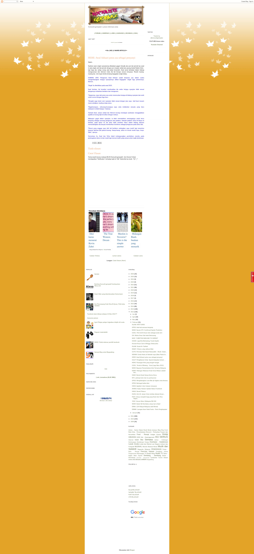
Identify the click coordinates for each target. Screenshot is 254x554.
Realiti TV (159, 453)
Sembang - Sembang (152, 455)
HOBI (138, 437)
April (134, 317)
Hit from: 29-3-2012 (106, 400)
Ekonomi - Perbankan (153, 432)
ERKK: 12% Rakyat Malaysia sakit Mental (145, 406)
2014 (132, 306)
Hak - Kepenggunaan (148, 437)
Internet (130, 440)
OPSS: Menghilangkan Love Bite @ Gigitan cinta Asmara (150, 380)
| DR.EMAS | (129, 33)
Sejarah (140, 455)
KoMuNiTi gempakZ (114, 42)
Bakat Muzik (143, 430)
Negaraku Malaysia (144, 449)
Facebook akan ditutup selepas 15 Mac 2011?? (102, 314)
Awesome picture (92, 318)
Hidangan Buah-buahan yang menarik (136, 240)
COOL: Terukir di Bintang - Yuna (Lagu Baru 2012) (148, 365)
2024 (132, 279)
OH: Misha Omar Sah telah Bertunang (144, 335)
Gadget (152, 434)
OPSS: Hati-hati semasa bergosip (142, 327)
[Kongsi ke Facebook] (99, 143)
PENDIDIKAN (156, 449)
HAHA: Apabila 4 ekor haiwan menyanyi (144, 386)
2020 (132, 290)
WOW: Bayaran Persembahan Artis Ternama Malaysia (149, 368)
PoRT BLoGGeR (133, 494)
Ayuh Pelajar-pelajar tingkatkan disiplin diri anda (109, 322)
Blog (159, 430)
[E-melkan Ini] (93, 143)
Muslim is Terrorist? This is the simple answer (122, 240)
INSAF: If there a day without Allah (142, 349)
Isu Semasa (146, 439)
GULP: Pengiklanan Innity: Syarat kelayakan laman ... (148, 360)
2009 (132, 421)
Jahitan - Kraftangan (161, 440)
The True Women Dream (108, 237)
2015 (132, 303)
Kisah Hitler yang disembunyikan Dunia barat (108, 294)
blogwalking (150, 459)
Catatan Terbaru (95, 256)
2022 (132, 284)
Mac (133, 319)
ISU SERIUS (161, 437)
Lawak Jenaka (133, 444)
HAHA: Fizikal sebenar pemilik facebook (106, 342)
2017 (132, 298)
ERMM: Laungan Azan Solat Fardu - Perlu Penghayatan (149, 409)
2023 (132, 282)
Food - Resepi (143, 434)
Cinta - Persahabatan (138, 432)
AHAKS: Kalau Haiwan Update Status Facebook (147, 388)
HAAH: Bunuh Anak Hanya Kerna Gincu (144, 375)
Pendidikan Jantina (162, 451)
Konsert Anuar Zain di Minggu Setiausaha (145, 343)
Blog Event (164, 430)
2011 (132, 416)
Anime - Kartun (133, 430)
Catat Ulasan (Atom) (119, 260)
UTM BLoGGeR (133, 497)
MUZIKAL (138, 446)
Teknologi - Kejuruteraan (142, 457)
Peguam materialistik (100, 332)
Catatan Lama (138, 256)
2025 (132, 276)
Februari (135, 322)
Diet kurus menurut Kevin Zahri (93, 240)
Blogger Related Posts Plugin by (96, 249)
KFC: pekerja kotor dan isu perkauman (144, 378)
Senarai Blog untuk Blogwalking (104, 352)
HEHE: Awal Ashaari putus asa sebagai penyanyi (147, 357)
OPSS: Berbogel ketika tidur (140, 383)
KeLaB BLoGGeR (134, 490)
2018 (132, 295)
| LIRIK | (113, 33)
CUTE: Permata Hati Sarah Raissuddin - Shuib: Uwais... (149, 352)
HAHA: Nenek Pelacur (139, 391)
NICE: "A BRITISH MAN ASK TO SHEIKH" (145, 338)
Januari (134, 413)
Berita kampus (152, 430)
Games (158, 434)
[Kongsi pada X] (97, 143)
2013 (132, 309)
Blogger (132, 550)
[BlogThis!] (95, 143)
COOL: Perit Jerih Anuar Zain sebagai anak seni (147, 333)
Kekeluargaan (132, 442)
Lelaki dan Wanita (145, 444)
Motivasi (150, 446)
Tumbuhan (153, 457)
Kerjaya (147, 442)
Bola (129, 432)
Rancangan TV (141, 453)
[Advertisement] (157, 88)
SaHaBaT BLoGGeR (134, 492)
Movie (155, 446)
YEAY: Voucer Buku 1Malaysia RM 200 (144, 401)
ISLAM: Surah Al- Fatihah (140, 346)
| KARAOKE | (120, 33)
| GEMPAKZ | (106, 33)
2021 (132, 287)
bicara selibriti (141, 459)
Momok (145, 446)
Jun (133, 314)
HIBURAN (132, 437)
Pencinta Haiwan (147, 451)
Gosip (165, 434)
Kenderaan (140, 442)
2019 (132, 293)
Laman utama (116, 256)
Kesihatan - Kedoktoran (159, 442)
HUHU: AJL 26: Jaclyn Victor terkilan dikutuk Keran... (148, 394)
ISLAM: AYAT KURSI (138, 324)
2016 (132, 301)
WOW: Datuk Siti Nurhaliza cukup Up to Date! (146, 404)
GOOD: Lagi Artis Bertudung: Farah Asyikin (145, 341)
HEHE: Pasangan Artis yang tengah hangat (145, 362)
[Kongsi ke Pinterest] (101, 143)
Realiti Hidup (151, 453)
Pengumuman (132, 453)
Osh (106, 369)
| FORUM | (97, 33)
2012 (132, 312)
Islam (137, 440)
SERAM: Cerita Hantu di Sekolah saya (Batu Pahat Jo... (149, 354)
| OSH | (135, 33)
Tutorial (160, 457)
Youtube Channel (157, 44)
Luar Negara (156, 444)
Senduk (96, 274)
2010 (132, 419)
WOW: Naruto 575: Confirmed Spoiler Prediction (147, 330)
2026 (132, 274)
